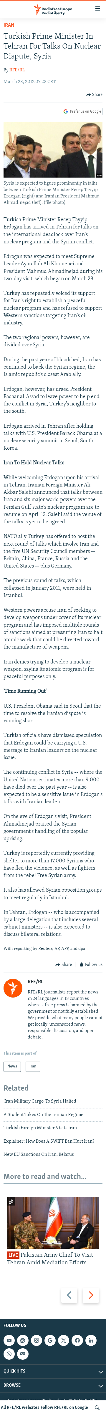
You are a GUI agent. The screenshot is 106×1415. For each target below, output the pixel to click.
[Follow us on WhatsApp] (9, 1353)
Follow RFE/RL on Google (64, 1407)
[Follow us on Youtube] (9, 1340)
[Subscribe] (22, 1353)
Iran (9, 25)
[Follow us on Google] (50, 1340)
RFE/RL (17, 70)
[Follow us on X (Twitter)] (63, 1340)
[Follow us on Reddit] (22, 1340)
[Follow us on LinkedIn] (91, 1340)
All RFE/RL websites (20, 1407)
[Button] (94, 95)
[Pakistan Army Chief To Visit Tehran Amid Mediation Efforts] (53, 1223)
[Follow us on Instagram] (36, 1340)
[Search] (97, 1407)
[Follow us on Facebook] (77, 1340)
